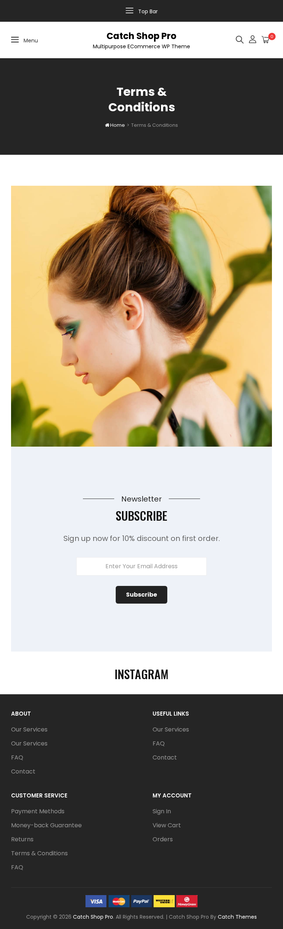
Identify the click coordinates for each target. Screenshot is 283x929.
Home (115, 125)
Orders (163, 839)
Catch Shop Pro (141, 36)
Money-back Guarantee (46, 825)
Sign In (162, 811)
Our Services (29, 729)
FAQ (17, 757)
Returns (22, 839)
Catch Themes (237, 917)
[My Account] (252, 40)
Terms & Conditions (39, 853)
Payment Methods (37, 811)
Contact (23, 771)
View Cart (167, 825)
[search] (239, 40)
